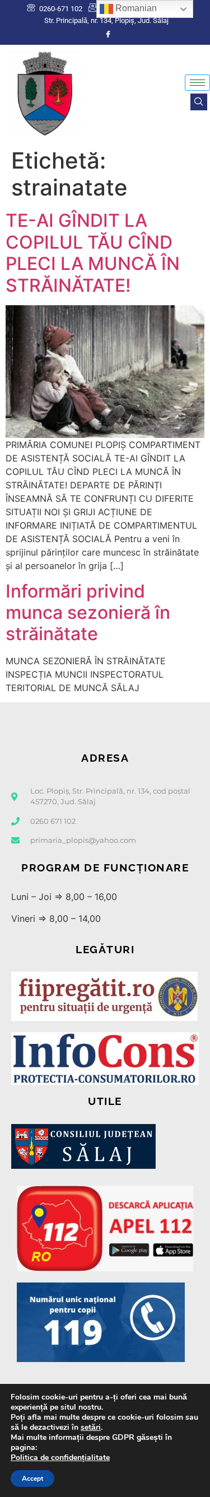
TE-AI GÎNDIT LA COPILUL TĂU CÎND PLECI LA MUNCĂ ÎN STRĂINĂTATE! (93, 252)
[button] (198, 102)
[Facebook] (108, 34)
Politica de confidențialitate (60, 1457)
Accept (32, 1478)
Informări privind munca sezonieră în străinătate (88, 612)
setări (91, 1428)
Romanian (135, 8)
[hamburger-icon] (197, 82)
